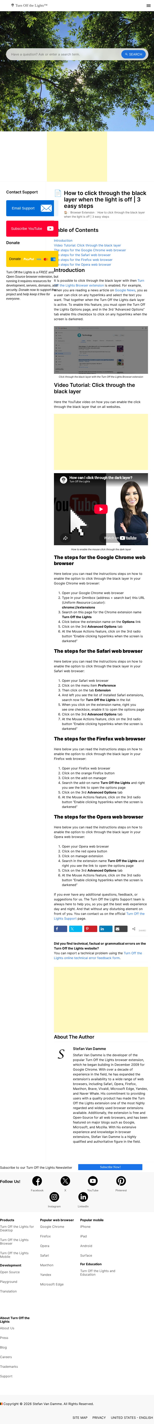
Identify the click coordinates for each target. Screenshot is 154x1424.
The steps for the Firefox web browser (83, 260)
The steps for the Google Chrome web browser (90, 250)
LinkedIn (83, 1206)
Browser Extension (82, 212)
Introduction (63, 240)
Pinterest (121, 1190)
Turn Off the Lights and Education (97, 1272)
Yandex (45, 1275)
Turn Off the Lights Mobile (14, 1255)
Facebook (37, 1190)
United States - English (132, 1418)
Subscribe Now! (110, 1167)
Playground (8, 1282)
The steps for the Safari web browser (82, 255)
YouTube (92, 1190)
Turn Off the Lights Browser (14, 1241)
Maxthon (46, 1265)
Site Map (80, 1418)
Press (4, 1338)
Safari (44, 1255)
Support (6, 1376)
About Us (7, 1328)
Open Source (10, 1272)
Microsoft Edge (52, 1284)
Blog (3, 1347)
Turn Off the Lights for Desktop (17, 1228)
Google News (125, 290)
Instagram (54, 1206)
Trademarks (9, 1367)
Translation (8, 1291)
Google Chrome (52, 1227)
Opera (44, 1246)
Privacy (99, 1418)
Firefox (45, 1236)
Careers (6, 1357)
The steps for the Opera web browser (82, 264)
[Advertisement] (77, 157)
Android (86, 1246)
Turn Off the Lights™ (31, 5)
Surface (86, 1255)
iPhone (85, 1227)
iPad (83, 1236)
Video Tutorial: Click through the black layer (87, 245)
